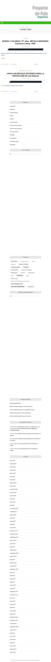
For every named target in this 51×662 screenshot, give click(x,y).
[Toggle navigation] (2, 22)
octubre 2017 (13, 566)
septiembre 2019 (14, 537)
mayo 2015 (13, 639)
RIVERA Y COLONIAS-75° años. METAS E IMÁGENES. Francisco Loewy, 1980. (25, 42)
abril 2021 (12, 505)
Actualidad (12, 106)
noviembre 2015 (14, 620)
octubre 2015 (13, 623)
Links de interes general (16, 125)
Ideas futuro (31, 272)
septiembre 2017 (14, 569)
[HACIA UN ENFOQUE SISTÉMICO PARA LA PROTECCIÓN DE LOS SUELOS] (25, 82)
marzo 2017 (13, 585)
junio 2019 (12, 543)
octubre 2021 (13, 492)
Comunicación (15, 267)
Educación (14, 272)
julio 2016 (12, 598)
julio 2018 (12, 559)
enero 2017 (13, 588)
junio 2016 (12, 601)
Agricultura (14, 261)
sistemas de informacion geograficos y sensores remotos (20, 281)
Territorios (31, 287)
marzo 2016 (13, 610)
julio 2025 (12, 460)
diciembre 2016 (14, 591)
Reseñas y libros (14, 278)
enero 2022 (13, 486)
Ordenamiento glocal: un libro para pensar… (20, 413)
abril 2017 (12, 582)
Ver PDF (3, 58)
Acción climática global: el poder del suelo (20, 416)
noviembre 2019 (14, 534)
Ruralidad (21, 70)
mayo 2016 (13, 604)
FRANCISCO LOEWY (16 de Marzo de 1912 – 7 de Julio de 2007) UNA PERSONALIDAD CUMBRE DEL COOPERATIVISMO (25, 428)
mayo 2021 (13, 502)
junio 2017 (12, 575)
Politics (12, 275)
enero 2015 (13, 652)
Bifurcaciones (13, 264)
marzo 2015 (13, 646)
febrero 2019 (13, 550)
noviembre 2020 (14, 508)
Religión (27, 275)
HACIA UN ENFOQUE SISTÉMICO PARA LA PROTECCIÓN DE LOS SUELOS (25, 74)
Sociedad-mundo (14, 141)
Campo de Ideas (23, 264)
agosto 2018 (13, 556)
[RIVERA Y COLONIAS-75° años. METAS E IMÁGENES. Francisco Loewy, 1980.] (25, 49)
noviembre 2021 (14, 489)
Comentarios (14, 64)
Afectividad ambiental (15, 403)
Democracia (14, 270)
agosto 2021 (13, 495)
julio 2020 (12, 518)
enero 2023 (13, 473)
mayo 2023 (13, 470)
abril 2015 (12, 642)
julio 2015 (12, 633)
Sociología (12, 144)
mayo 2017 (13, 578)
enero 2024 (13, 467)
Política (20, 275)
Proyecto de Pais (14, 131)
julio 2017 (12, 572)
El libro (11, 115)
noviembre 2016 (14, 594)
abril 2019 (12, 546)
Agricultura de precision (24, 261)
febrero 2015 (13, 649)
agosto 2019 (13, 540)
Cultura (26, 267)
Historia (25, 38)
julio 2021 (12, 499)
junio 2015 (12, 636)
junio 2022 (12, 479)
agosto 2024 (13, 463)
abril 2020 (12, 524)
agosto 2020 (13, 515)
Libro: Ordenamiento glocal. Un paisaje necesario (22, 409)
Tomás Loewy (5, 64)
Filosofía (23, 272)
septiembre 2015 (14, 626)
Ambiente (12, 109)
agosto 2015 (13, 630)
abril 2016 (12, 607)
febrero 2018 (13, 562)
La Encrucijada (13, 122)
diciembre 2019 (14, 531)
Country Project (14, 112)
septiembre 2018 (14, 553)
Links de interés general (16, 128)
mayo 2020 (13, 521)
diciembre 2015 (14, 617)
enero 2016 (13, 614)
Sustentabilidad (17, 287)
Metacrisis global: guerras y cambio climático (21, 406)
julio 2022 (12, 476)
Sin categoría (28, 70)
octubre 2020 (13, 511)
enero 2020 (13, 527)
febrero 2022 (13, 483)
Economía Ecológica (27, 270)
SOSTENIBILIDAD (17, 284)
